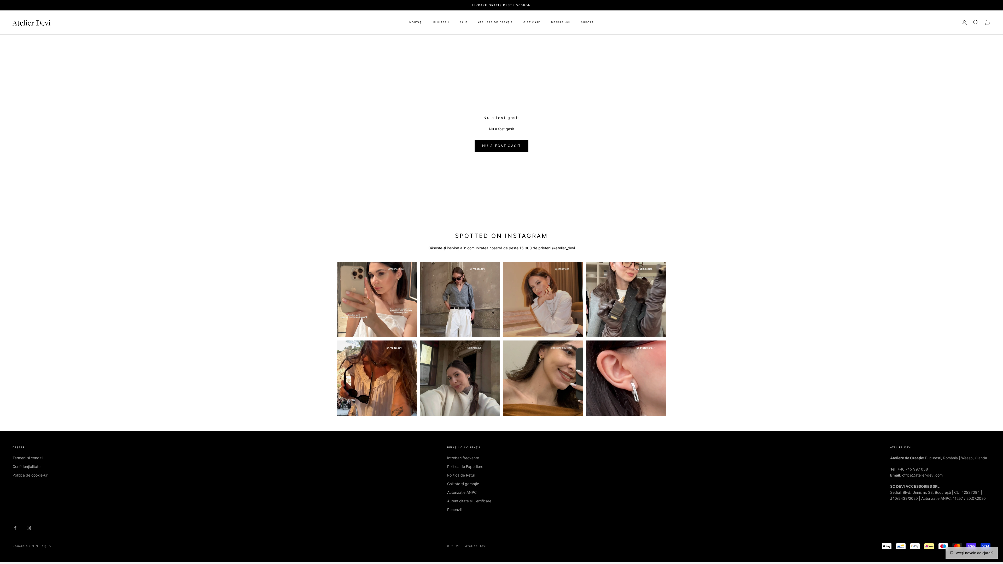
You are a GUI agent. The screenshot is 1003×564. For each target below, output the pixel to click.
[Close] (543, 225)
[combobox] (501, 284)
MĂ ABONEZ (501, 324)
